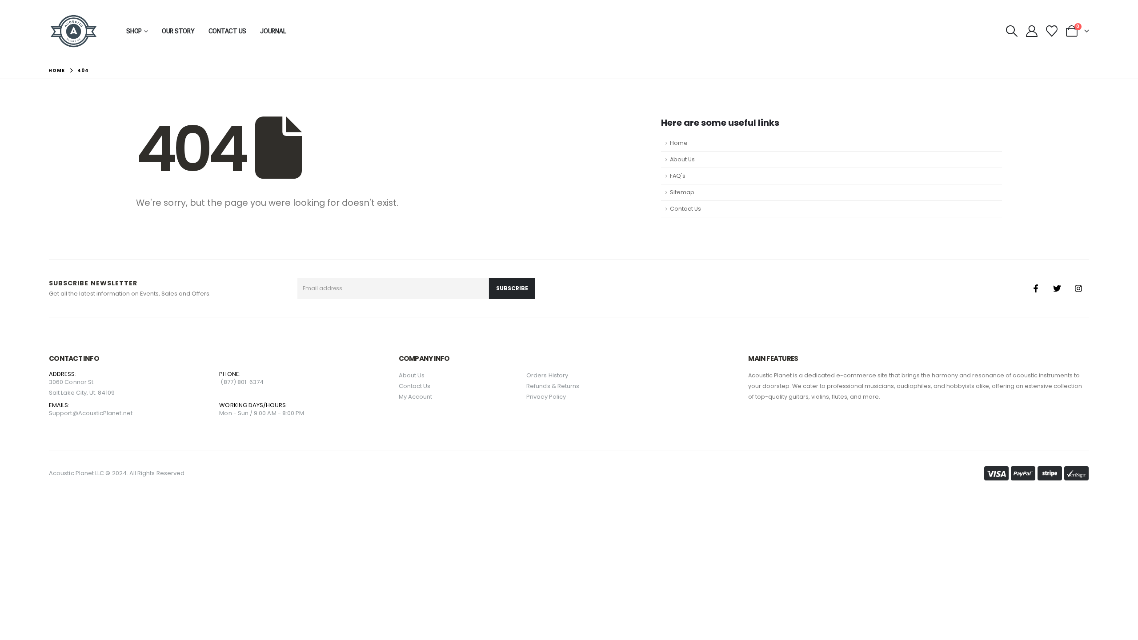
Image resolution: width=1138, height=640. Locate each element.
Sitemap (682, 192)
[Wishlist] (1052, 31)
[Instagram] (1078, 288)
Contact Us (227, 31)
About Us (682, 159)
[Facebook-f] (1036, 288)
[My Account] (1031, 31)
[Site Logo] (73, 31)
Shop (134, 31)
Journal (273, 31)
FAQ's (677, 176)
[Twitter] (1057, 288)
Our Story (178, 31)
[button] (1011, 31)
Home (679, 143)
